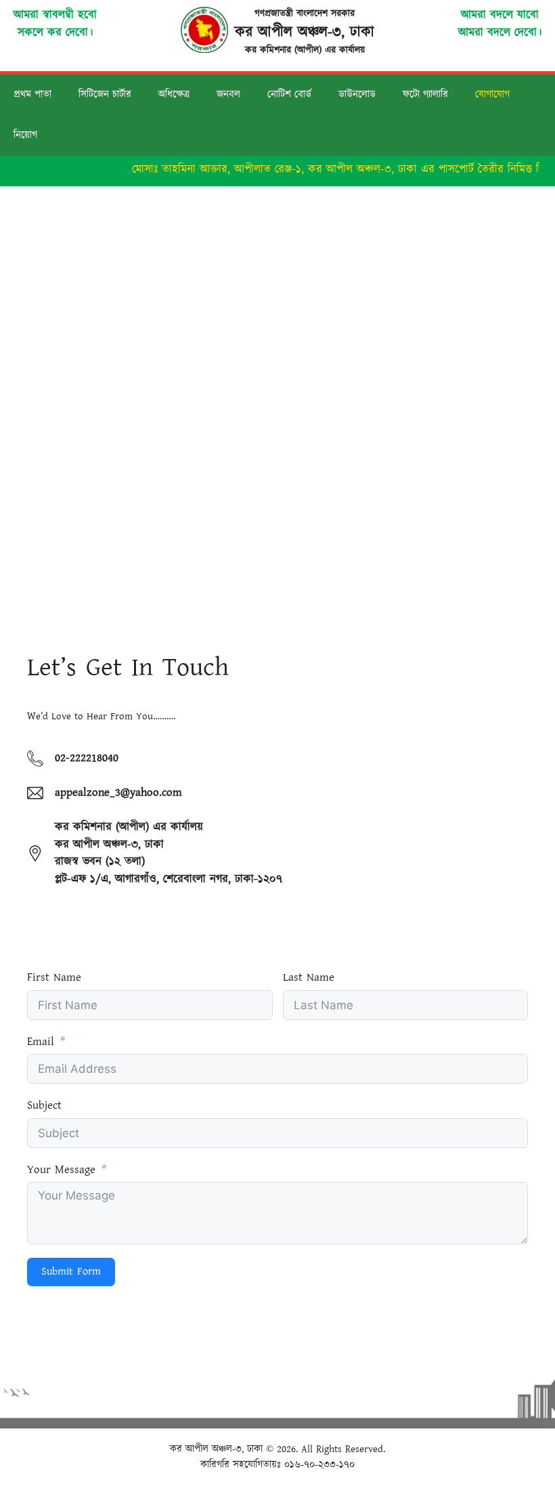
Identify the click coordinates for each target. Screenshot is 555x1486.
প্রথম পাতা (32, 94)
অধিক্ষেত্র (174, 94)
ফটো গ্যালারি (425, 94)
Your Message (61, 1170)
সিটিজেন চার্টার (105, 94)
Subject (44, 1105)
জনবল (228, 94)
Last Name (308, 977)
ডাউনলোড (357, 94)
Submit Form (71, 1271)
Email (40, 1042)
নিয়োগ (25, 135)
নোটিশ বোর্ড (289, 94)
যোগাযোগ (492, 94)
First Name (54, 977)
